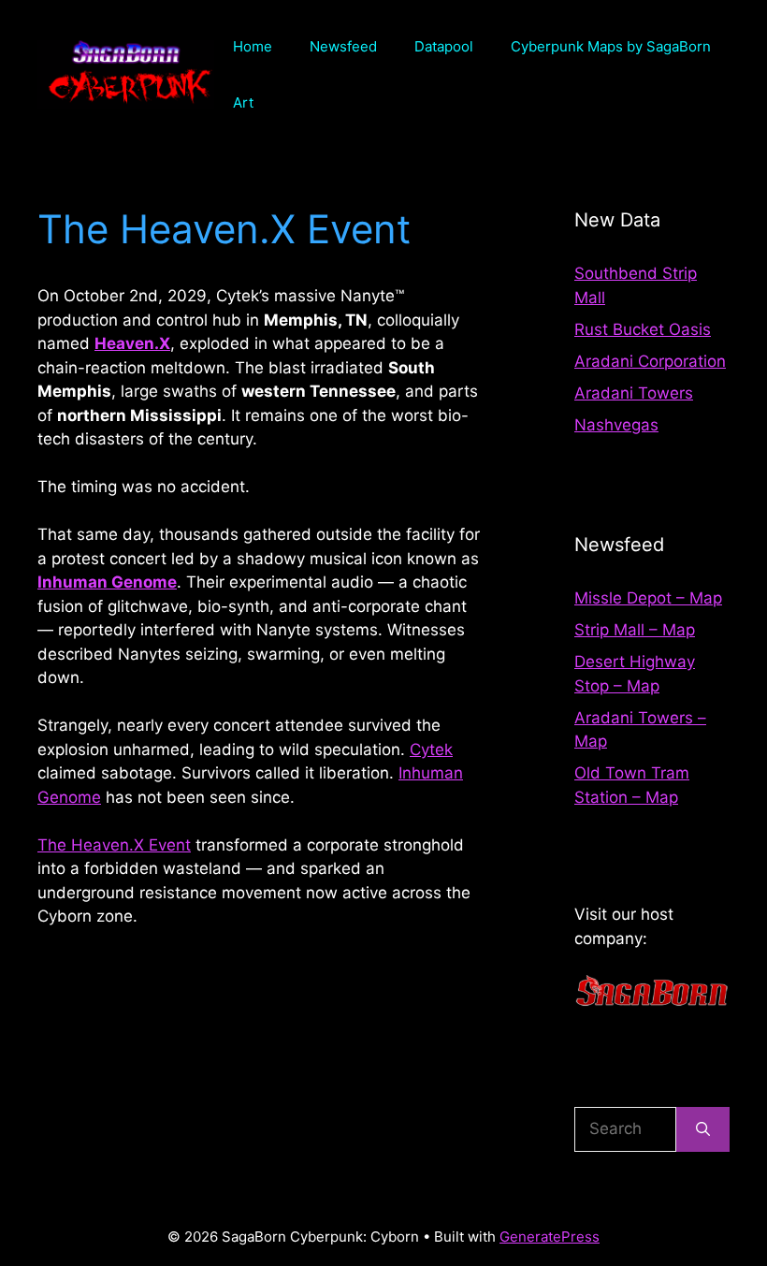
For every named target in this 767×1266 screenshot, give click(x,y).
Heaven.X (132, 343)
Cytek (431, 749)
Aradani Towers (633, 393)
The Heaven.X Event (114, 845)
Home (252, 46)
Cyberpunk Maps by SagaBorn (611, 46)
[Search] (703, 1129)
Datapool (443, 46)
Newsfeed (343, 46)
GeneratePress (549, 1236)
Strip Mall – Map (634, 629)
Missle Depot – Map (648, 598)
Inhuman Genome (107, 582)
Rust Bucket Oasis (642, 329)
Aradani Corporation (650, 361)
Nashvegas (616, 424)
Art (243, 102)
